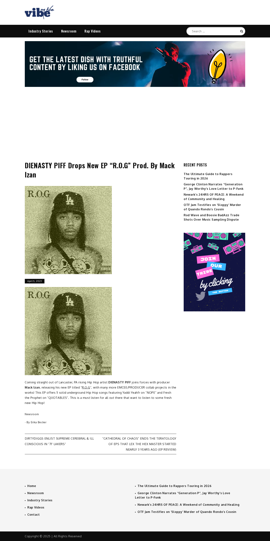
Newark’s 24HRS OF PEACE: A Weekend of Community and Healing (188, 504)
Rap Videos (92, 31)
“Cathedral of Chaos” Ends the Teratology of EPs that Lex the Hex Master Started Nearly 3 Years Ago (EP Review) (139, 444)
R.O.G (86, 387)
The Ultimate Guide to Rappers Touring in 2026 (175, 486)
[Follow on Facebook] (135, 86)
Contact (33, 514)
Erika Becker (39, 422)
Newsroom (68, 31)
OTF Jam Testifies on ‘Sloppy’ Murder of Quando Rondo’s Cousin (187, 512)
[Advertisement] (135, 120)
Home (31, 486)
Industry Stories (40, 31)
